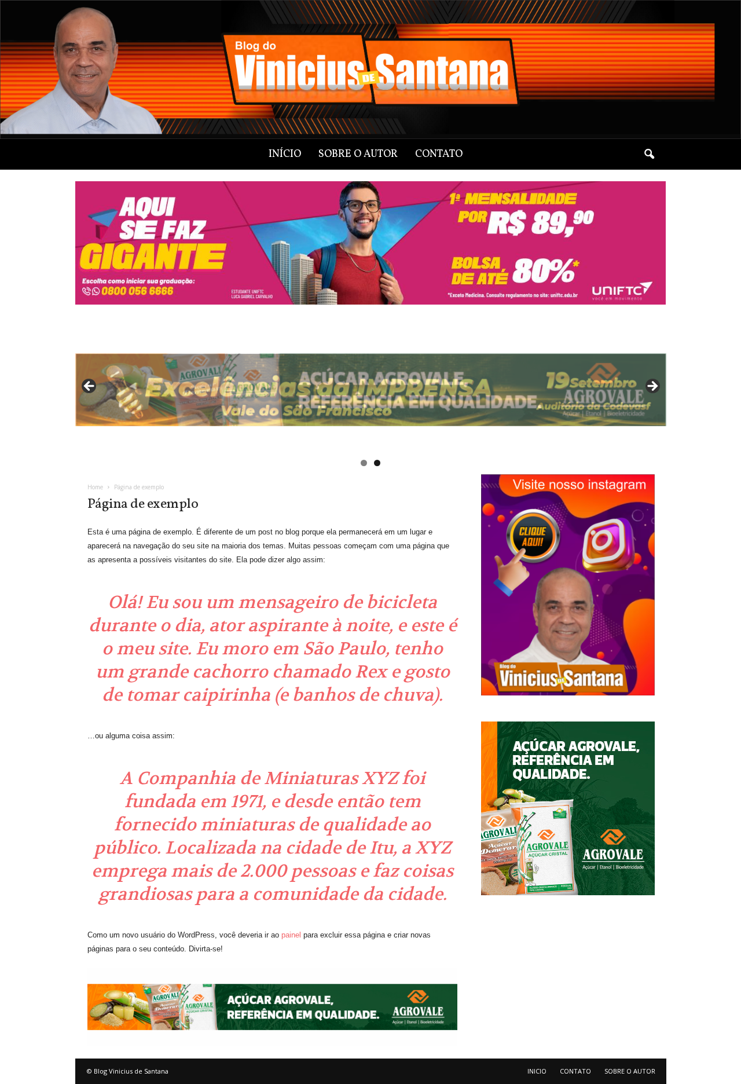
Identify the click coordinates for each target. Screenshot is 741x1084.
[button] (649, 154)
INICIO (536, 1071)
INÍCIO (285, 154)
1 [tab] (364, 463)
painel (291, 935)
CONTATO (439, 154)
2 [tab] (377, 463)
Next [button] (652, 386)
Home (95, 487)
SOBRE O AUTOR (358, 154)
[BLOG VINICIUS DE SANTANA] (370, 69)
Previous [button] (89, 386)
